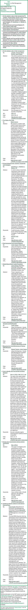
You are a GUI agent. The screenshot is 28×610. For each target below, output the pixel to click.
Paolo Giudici (15, 46)
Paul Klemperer (15, 29)
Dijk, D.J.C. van (21, 40)
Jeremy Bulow (6, 29)
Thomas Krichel (18, 607)
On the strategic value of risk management (13, 16)
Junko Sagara (6, 26)
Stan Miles (3, 10)
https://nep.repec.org (7, 595)
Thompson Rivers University (8, 11)
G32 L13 (13, 113)
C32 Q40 (13, 496)
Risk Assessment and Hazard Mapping (13, 25)
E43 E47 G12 (14, 236)
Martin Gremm (19, 19)
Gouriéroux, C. (16, 22)
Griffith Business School (7, 603)
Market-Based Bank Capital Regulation (13, 28)
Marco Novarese (16, 597)
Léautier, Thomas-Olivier (9, 17)
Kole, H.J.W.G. (13, 40)
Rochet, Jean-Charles (21, 17)
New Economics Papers (7, 3)
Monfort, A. (23, 22)
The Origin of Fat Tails (8, 19)
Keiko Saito (13, 26)
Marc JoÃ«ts (14, 43)
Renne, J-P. (6, 23)
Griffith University (18, 603)
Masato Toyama (17, 35)
